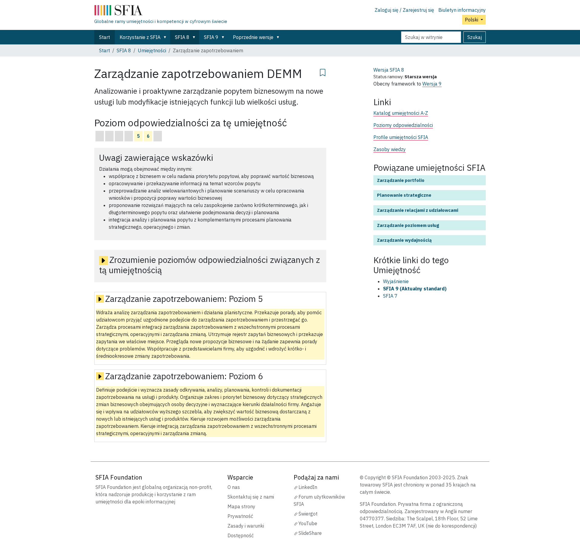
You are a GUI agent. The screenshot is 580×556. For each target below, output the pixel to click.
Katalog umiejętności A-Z (400, 113)
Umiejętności (152, 50)
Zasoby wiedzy (389, 149)
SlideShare (310, 533)
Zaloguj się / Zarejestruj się (404, 10)
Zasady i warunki (245, 526)
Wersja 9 (432, 84)
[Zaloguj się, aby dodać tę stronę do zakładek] (322, 71)
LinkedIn (307, 487)
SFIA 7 (390, 296)
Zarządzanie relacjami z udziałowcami (417, 210)
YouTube (307, 523)
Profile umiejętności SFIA (400, 137)
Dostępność (240, 535)
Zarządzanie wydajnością (404, 240)
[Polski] (160, 11)
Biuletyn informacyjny (462, 10)
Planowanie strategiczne (404, 195)
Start (104, 37)
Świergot (307, 514)
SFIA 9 (211, 37)
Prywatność (240, 516)
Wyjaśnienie (396, 281)
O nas (233, 487)
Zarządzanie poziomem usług (408, 225)
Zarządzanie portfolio (400, 180)
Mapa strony (241, 506)
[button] (166, 37)
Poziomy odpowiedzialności (403, 125)
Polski (472, 20)
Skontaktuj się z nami (250, 497)
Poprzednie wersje (253, 37)
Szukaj (474, 37)
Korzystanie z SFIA (140, 37)
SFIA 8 (182, 37)
